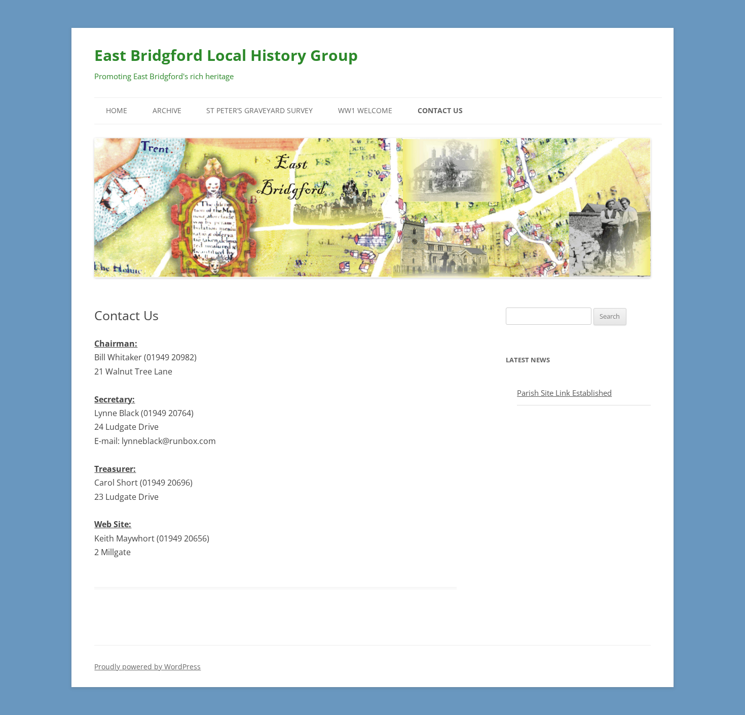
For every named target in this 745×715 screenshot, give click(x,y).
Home (116, 110)
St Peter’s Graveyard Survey (259, 110)
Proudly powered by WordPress (147, 666)
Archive (167, 110)
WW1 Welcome (365, 110)
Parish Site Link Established (564, 393)
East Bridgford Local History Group (226, 55)
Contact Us (440, 110)
